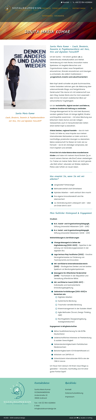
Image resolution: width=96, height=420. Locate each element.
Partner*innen (78, 8)
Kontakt (66, 2)
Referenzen (47, 16)
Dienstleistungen (60, 8)
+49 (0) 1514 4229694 (83, 2)
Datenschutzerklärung (74, 393)
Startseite (46, 8)
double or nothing (86, 418)
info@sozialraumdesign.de (45, 408)
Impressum (69, 397)
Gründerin (59, 16)
